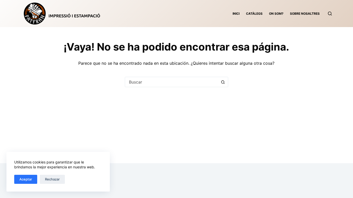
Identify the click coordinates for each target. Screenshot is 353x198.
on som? (276, 13)
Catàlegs (254, 13)
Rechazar (52, 179)
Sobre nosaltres (305, 13)
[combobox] (171, 82)
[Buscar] (330, 13)
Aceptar (25, 179)
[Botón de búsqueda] (223, 82)
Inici (236, 13)
